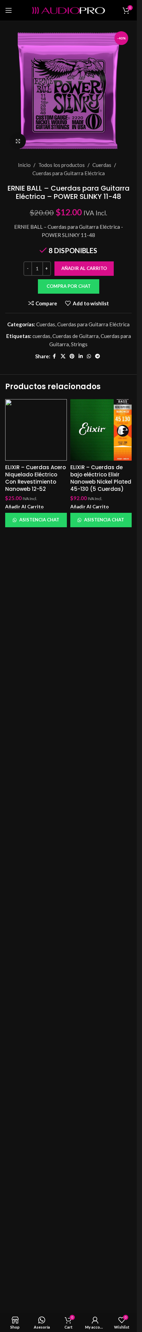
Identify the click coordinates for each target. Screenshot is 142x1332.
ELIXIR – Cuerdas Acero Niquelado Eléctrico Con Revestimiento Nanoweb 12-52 (35, 478)
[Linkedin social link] (81, 356)
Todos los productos (61, 165)
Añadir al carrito (84, 268)
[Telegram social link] (97, 356)
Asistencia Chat (39, 519)
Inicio (24, 165)
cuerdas (41, 336)
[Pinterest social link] (72, 356)
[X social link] (63, 356)
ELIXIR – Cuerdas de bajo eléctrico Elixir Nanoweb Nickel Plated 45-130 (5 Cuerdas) (100, 478)
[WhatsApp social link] (89, 356)
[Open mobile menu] (9, 10)
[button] (68, 286)
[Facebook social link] (54, 356)
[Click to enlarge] (18, 141)
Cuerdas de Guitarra (75, 336)
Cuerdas (101, 165)
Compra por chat (69, 286)
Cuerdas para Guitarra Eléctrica (68, 173)
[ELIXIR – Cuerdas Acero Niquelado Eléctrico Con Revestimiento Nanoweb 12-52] (36, 430)
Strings (79, 344)
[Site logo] (68, 10)
